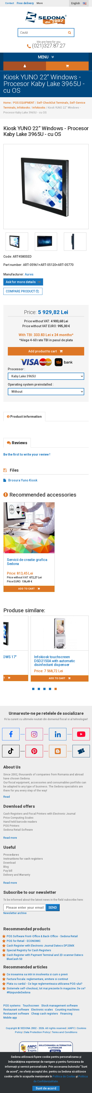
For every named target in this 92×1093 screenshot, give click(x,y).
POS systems (12, 1005)
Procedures (11, 854)
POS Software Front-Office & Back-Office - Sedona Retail (42, 936)
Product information (26, 416)
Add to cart (26, 588)
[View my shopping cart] (67, 66)
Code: (7, 256)
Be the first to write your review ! (26, 454)
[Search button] (70, 32)
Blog (6, 866)
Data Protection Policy (37, 1032)
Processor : (17, 369)
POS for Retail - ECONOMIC (24, 941)
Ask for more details (21, 282)
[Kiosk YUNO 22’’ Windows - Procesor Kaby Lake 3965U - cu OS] (17, 242)
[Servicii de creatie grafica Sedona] (29, 527)
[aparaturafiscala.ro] (46, 18)
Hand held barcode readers (20, 821)
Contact (9, 3)
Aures (29, 274)
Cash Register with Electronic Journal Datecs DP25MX (40, 945)
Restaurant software (16, 1009)
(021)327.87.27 (48, 46)
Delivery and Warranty (16, 874)
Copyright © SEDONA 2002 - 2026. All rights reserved (36, 1028)
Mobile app (10, 1017)
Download (9, 862)
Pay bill (7, 870)
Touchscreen (31, 1005)
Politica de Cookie (64, 1076)
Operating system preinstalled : (31, 384)
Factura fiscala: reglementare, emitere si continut (37, 979)
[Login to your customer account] (24, 66)
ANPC (71, 1028)
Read (6, 796)
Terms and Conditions (64, 1032)
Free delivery (25, 3)
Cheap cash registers (44, 1013)
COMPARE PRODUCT (21, 291)
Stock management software (59, 1005)
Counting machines (67, 1009)
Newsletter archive (15, 913)
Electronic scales (42, 1009)
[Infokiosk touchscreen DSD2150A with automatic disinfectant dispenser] (59, 633)
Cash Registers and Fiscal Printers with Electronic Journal (39, 813)
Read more (10, 837)
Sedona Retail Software (18, 829)
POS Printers (11, 825)
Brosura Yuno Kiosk (22, 480)
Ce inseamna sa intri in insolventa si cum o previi (37, 974)
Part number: (12, 265)
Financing (66, 1013)
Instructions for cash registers (23, 858)
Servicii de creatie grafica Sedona (27, 562)
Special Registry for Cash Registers (29, 950)
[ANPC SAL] (46, 1048)
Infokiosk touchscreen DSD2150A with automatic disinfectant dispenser (54, 661)
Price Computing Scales (18, 817)
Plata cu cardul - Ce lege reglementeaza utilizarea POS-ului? (44, 983)
